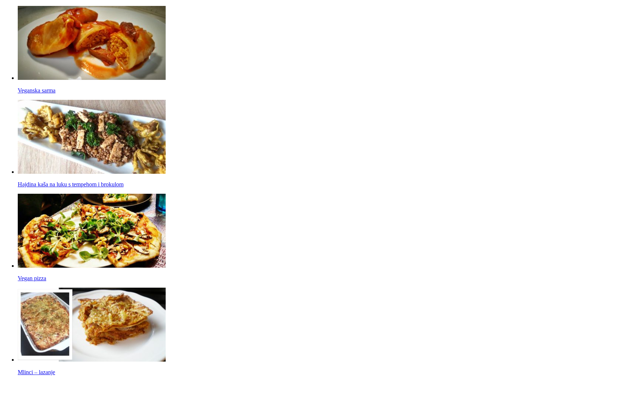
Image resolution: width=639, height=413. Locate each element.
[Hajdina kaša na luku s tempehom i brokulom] (92, 172)
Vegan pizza (32, 278)
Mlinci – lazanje (36, 372)
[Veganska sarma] (92, 78)
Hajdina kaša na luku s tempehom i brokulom (71, 184)
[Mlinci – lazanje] (92, 359)
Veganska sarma (36, 90)
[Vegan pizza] (92, 266)
